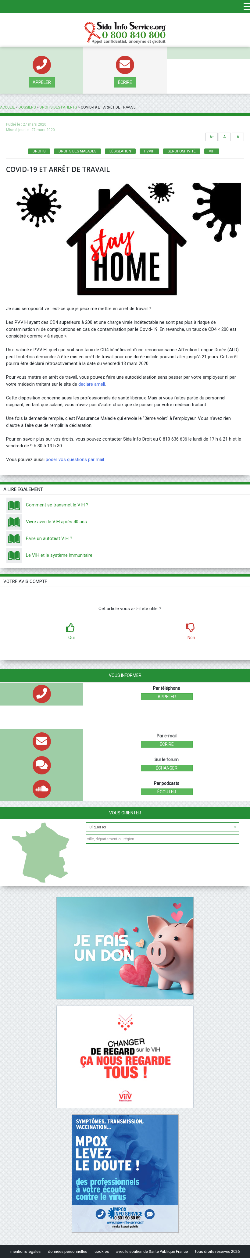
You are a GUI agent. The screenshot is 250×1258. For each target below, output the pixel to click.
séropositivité (182, 151)
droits (39, 151)
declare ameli (91, 384)
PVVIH (149, 151)
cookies (102, 1251)
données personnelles (67, 1251)
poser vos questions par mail (75, 459)
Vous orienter (125, 812)
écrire (125, 82)
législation (120, 151)
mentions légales (25, 1251)
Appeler (42, 82)
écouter (166, 791)
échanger (166, 768)
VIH (212, 151)
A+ (211, 137)
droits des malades (77, 151)
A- (225, 137)
